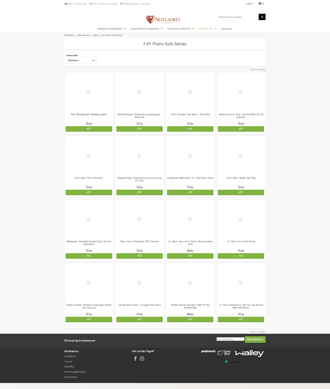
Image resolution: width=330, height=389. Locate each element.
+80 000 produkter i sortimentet (136, 3)
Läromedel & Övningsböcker (145, 28)
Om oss (68, 361)
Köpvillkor (69, 366)
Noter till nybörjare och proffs (104, 3)
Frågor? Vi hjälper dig (76, 3)
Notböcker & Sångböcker (110, 28)
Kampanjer (227, 28)
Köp (89, 128)
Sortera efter (72, 55)
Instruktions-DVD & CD (179, 28)
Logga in (250, 3)
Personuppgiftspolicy (75, 371)
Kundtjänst (70, 356)
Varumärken (70, 377)
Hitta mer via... (206, 28)
